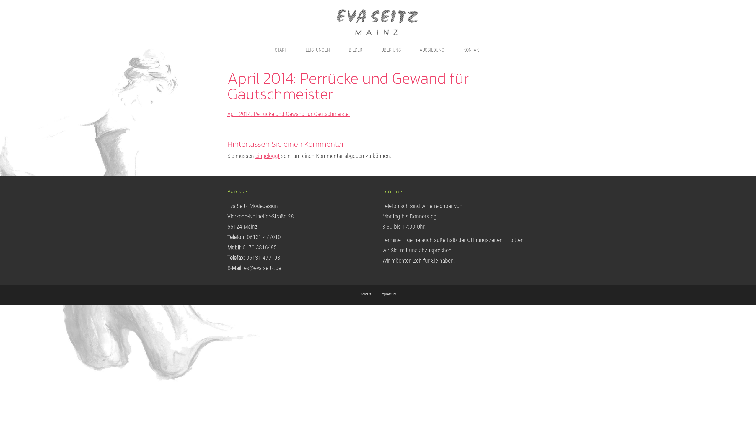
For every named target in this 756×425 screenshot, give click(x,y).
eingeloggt (267, 155)
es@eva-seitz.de (262, 268)
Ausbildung (432, 50)
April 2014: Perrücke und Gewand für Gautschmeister (288, 113)
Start (281, 50)
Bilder (355, 50)
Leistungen (318, 50)
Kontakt (472, 50)
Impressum (388, 294)
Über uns (391, 50)
